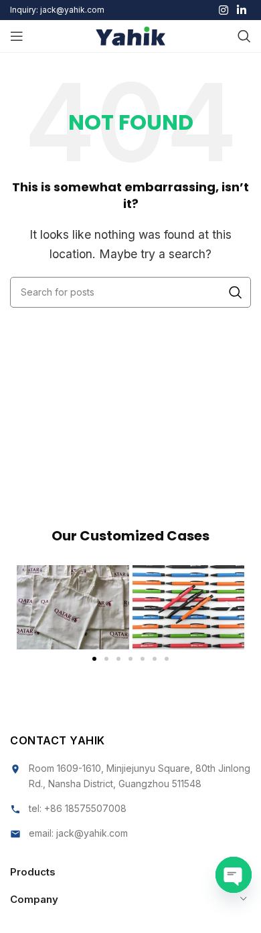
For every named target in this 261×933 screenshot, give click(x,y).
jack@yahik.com (92, 833)
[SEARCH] (235, 292)
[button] (31, 607)
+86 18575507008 (85, 808)
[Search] (244, 36)
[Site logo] (131, 34)
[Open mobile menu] (16, 36)
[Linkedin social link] (242, 10)
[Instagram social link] (223, 10)
